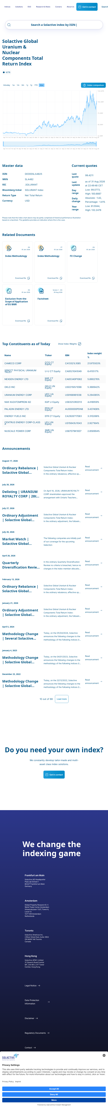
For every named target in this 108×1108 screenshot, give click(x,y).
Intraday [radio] (6, 85)
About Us (70, 7)
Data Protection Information (32, 1002)
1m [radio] (18, 85)
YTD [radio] (36, 85)
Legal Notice (30, 985)
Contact (28, 1047)
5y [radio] (31, 85)
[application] (54, 115)
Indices (7, 7)
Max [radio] (41, 85)
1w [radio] (13, 85)
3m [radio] (23, 85)
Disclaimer (29, 1018)
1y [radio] (27, 85)
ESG (29, 7)
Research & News (43, 7)
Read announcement (92, 468)
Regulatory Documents (35, 1033)
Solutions (19, 7)
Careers (58, 7)
